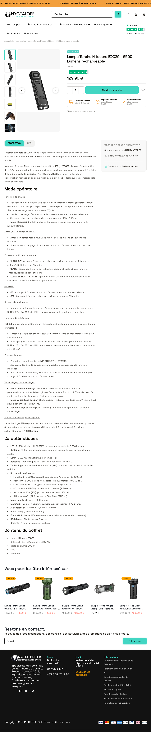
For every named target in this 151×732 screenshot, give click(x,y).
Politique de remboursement (118, 698)
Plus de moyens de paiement (80, 111)
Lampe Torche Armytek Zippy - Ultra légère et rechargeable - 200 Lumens (102, 607)
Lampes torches (19, 41)
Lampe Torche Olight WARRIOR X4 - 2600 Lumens (72, 607)
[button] (15, 24)
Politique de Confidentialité (117, 685)
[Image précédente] (22, 90)
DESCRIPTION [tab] (14, 143)
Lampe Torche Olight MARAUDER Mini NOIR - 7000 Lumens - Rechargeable (131, 607)
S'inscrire (135, 641)
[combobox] (82, 14)
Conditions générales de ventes (116, 679)
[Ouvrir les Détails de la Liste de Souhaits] (127, 14)
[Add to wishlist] (143, 90)
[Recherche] (118, 14)
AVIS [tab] (29, 143)
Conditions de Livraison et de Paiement (118, 662)
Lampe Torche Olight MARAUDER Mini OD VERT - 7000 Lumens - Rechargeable (46, 607)
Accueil (7, 41)
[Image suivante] (56, 90)
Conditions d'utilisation (115, 694)
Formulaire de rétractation (117, 703)
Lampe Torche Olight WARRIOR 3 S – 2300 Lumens (14, 607)
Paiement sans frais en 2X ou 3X (118, 670)
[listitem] (10, 54)
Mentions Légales (112, 689)
